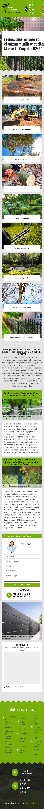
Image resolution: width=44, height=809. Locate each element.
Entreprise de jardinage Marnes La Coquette (23, 740)
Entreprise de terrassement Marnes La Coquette (9, 737)
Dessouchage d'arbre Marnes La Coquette (9, 722)
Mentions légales (32, 803)
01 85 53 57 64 (31, 5)
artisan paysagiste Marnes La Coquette (37, 732)
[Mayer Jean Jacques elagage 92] (11, 8)
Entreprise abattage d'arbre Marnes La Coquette (37, 747)
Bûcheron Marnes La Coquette (23, 726)
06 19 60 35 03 (31, 13)
